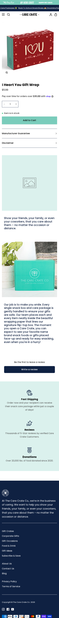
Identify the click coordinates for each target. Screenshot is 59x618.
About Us (7, 563)
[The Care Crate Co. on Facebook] (8, 609)
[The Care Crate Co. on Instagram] (3, 609)
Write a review (29, 369)
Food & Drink (9, 545)
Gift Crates (8, 531)
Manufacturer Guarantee (16, 133)
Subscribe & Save (11, 555)
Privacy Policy (9, 581)
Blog (4, 573)
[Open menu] (2, 14)
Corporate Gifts (10, 536)
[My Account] (49, 14)
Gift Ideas (7, 550)
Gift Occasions (10, 541)
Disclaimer (8, 143)
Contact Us (8, 568)
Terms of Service (11, 586)
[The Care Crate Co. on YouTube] (12, 609)
